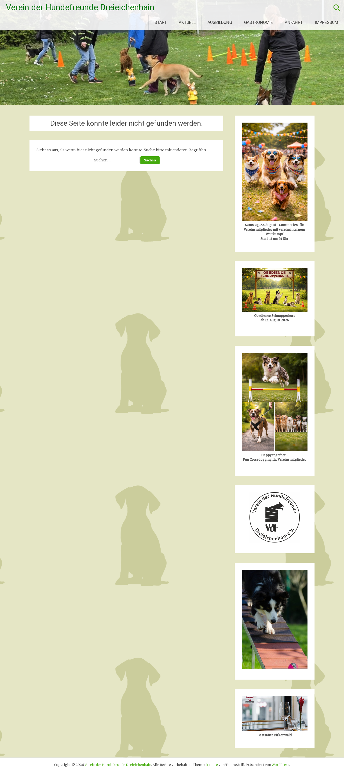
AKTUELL (187, 22)
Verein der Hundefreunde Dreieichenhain (80, 7)
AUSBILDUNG (220, 22)
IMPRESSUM (326, 22)
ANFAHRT (294, 22)
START (160, 22)
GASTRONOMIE (258, 22)
